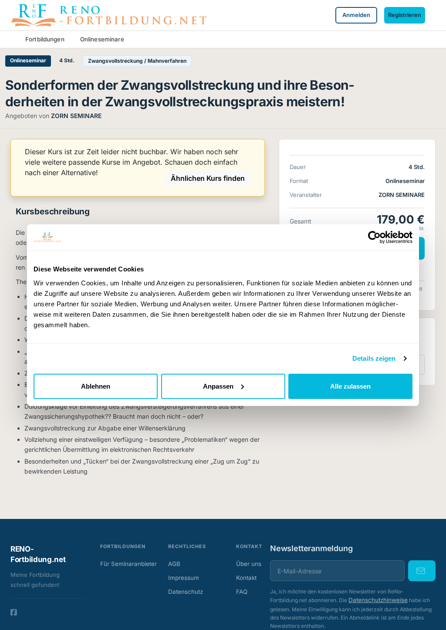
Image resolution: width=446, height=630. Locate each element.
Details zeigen (373, 358)
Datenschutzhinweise (378, 599)
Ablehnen (95, 386)
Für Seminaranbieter (126, 563)
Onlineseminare (102, 39)
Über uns (248, 563)
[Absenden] (422, 570)
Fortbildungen (44, 39)
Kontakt (246, 577)
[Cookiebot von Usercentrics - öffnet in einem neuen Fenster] (374, 237)
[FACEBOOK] (13, 613)
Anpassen (218, 386)
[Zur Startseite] (108, 14)
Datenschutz (185, 591)
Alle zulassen (350, 386)
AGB (174, 563)
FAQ (241, 591)
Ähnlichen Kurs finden (208, 178)
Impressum (183, 577)
